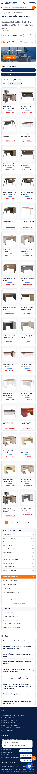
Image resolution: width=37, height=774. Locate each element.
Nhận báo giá (10, 57)
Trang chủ (4, 13)
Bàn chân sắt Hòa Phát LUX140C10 (26, 136)
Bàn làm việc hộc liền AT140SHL (27, 336)
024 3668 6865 (31, 2)
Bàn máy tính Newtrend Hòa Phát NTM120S (9, 510)
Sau (29, 522)
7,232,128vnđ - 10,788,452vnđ (11, 620)
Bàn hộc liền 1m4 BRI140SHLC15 (8, 222)
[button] (18, 70)
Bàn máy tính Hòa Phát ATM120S (26, 480)
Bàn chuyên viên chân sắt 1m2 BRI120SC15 (9, 193)
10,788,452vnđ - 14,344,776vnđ (12, 623)
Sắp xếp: (5, 83)
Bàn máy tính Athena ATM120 (9, 451)
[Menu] (2, 2)
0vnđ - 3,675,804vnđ (9, 613)
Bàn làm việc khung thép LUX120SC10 (8, 423)
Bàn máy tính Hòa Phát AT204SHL (8, 480)
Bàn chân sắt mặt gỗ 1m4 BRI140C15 (27, 164)
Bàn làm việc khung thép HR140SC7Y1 (26, 394)
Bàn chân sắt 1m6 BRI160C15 (8, 136)
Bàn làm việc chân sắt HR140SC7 (27, 222)
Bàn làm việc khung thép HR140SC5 (8, 394)
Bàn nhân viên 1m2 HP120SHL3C (26, 509)
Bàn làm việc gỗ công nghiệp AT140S (27, 250)
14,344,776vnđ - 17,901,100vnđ (11, 627)
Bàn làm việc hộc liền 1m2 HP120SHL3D (9, 336)
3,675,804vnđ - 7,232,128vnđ (11, 616)
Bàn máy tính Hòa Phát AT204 (26, 451)
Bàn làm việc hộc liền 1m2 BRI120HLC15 (27, 308)
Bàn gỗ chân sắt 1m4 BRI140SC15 (27, 193)
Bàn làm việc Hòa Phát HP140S (27, 279)
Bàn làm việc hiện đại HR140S (9, 279)
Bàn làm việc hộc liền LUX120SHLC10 (9, 365)
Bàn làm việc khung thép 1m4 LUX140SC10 (27, 365)
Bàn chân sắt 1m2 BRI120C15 (26, 107)
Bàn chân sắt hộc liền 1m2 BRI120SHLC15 (9, 164)
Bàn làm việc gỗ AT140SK (7, 250)
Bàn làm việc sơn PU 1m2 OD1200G (27, 423)
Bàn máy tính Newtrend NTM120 (8, 107)
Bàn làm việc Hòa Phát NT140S (9, 308)
